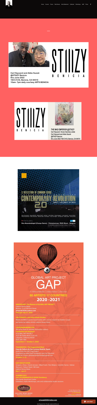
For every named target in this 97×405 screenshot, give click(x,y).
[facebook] (90, 4)
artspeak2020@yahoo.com (48, 400)
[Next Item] (86, 64)
